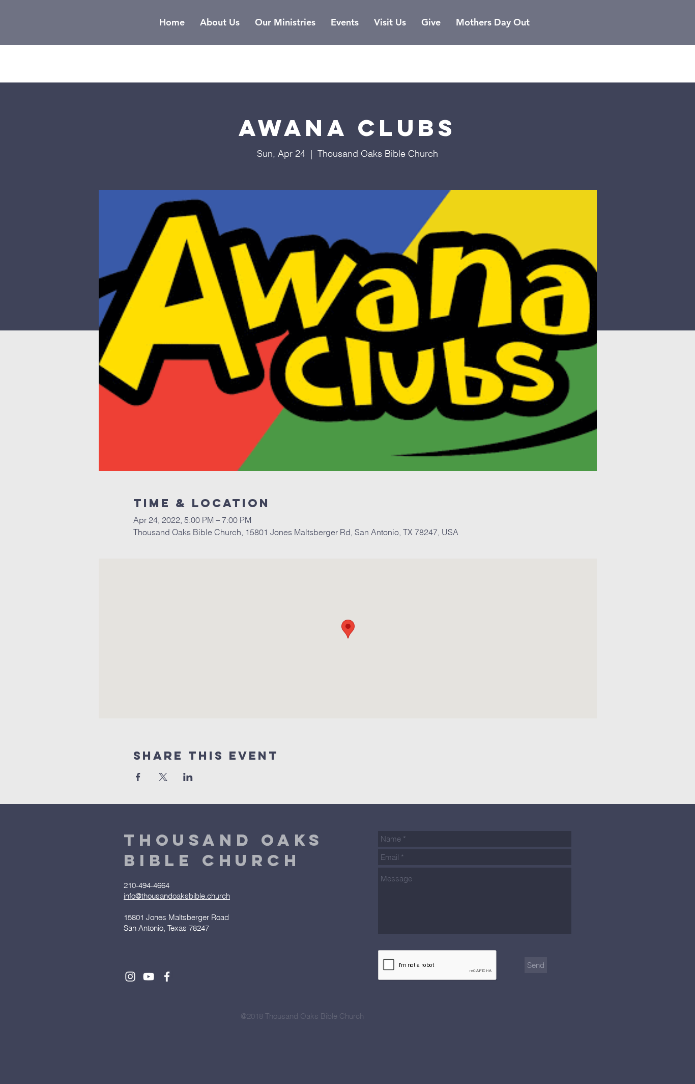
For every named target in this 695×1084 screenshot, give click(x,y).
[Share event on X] (163, 777)
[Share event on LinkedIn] (188, 777)
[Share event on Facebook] (138, 777)
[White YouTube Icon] (148, 976)
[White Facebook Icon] (166, 976)
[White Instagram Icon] (130, 976)
